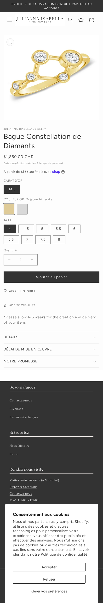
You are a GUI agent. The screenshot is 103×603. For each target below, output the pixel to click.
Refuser (49, 579)
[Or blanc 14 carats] (22, 209)
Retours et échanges (24, 417)
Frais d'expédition (14, 163)
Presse (14, 454)
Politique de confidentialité (64, 554)
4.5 (26, 229)
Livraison (16, 409)
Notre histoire (19, 445)
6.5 (11, 239)
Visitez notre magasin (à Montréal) (34, 480)
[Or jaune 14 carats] (9, 209)
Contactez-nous (21, 400)
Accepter (49, 567)
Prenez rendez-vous (23, 487)
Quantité (10, 250)
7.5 (43, 239)
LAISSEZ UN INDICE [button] (21, 291)
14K (12, 189)
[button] (9, 20)
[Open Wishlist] (81, 20)
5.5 (58, 229)
